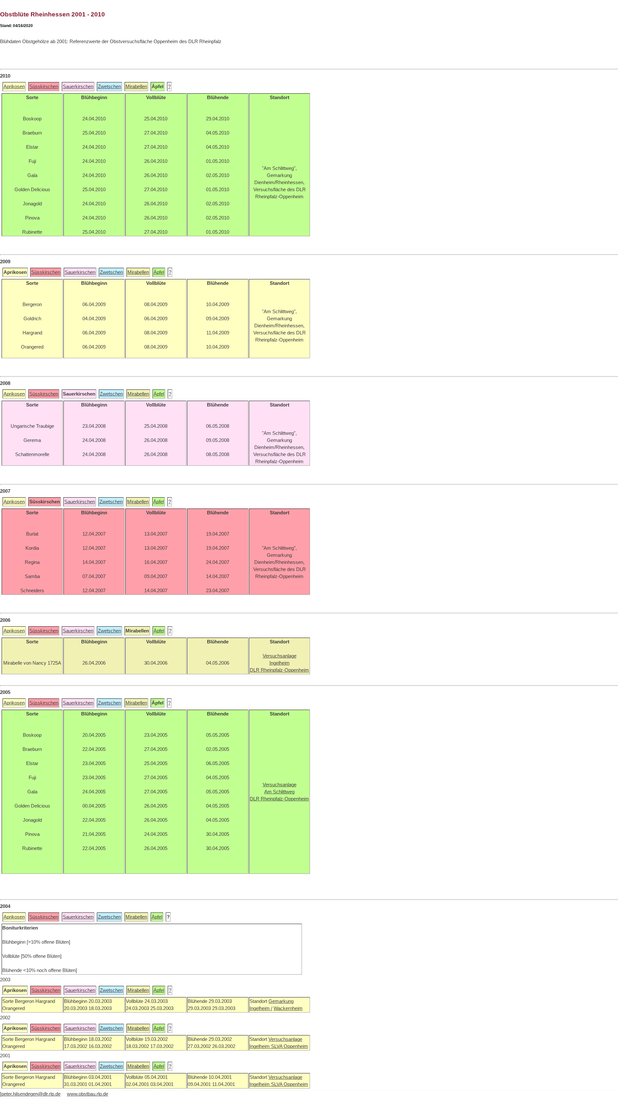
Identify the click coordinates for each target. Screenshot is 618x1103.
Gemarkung (281, 1001)
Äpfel (159, 272)
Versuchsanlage (285, 1039)
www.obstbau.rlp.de (87, 1094)
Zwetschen (109, 86)
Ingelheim (260, 1046)
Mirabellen (136, 86)
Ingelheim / (260, 1008)
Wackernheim (288, 1008)
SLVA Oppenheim (289, 1046)
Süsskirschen (43, 86)
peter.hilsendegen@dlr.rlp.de (31, 1094)
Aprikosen (14, 86)
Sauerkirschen (78, 86)
